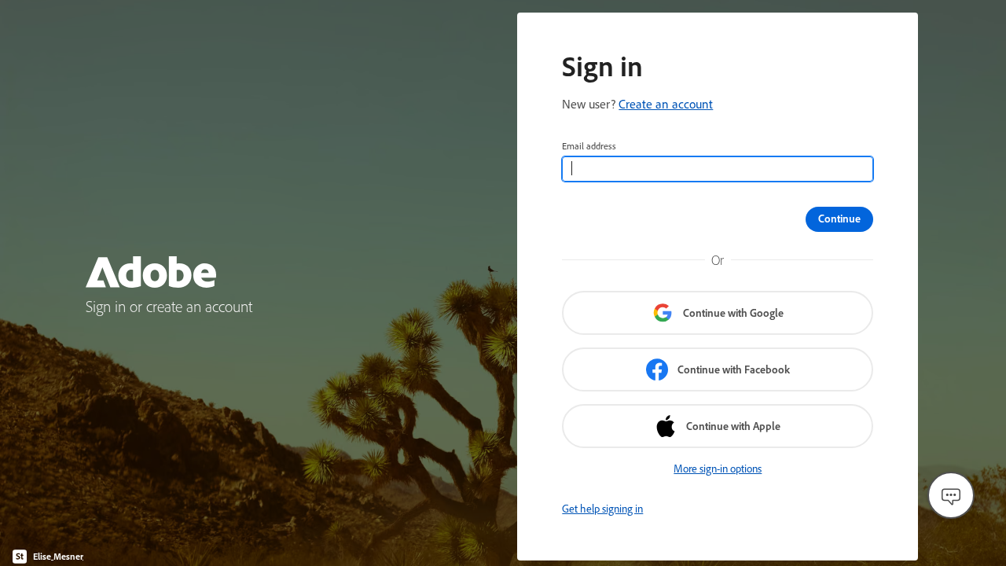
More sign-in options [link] (718, 468)
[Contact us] (951, 495)
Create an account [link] (666, 104)
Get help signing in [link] (602, 509)
